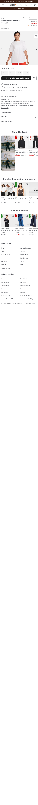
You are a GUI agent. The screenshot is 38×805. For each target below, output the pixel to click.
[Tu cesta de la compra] (35, 5)
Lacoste (4, 265)
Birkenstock (24, 255)
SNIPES (3, 251)
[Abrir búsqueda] (22, 5)
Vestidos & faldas (26, 279)
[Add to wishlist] (36, 36)
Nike (2, 18)
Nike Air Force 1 (6, 296)
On (2, 258)
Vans (22, 261)
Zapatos (4, 279)
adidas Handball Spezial (28, 299)
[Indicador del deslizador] (18, 64)
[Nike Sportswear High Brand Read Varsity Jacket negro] (22, 142)
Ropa (8, 303)
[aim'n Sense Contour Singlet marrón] (22, 189)
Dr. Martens (24, 258)
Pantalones (5, 282)
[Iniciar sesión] (26, 5)
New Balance (5, 255)
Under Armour (6, 268)
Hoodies (23, 282)
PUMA (22, 265)
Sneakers (4, 289)
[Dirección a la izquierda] (1, 49)
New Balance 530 (26, 296)
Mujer (3, 303)
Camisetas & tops (17, 303)
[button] (19, 48)
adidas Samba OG (7, 299)
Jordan (22, 251)
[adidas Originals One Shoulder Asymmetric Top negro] (8, 220)
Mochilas (23, 292)
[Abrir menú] (3, 5)
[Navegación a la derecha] (36, 49)
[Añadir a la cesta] (27, 137)
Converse (4, 261)
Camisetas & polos (29, 303)
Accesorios (5, 286)
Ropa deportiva (25, 286)
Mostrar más (4, 108)
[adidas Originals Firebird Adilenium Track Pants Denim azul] (22, 220)
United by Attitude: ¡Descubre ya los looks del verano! (19, 1)
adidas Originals (25, 248)
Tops (22, 289)
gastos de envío (33, 19)
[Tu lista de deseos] (31, 5)
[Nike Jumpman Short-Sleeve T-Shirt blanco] (8, 189)
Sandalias (4, 292)
